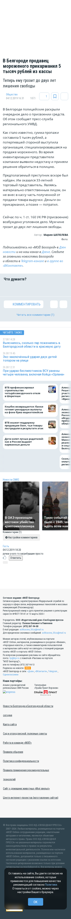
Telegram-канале (32, 261)
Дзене (46, 252)
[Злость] (63, 289)
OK (35, 902)
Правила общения (13, 751)
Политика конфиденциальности (21, 761)
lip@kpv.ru (14, 658)
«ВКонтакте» (41, 671)
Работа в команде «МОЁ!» (17, 742)
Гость (6, 546)
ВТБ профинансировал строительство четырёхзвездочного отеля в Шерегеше (22, 392)
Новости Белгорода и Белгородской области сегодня (28, 711)
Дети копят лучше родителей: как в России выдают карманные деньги (24, 441)
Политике (51, 884)
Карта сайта (10, 724)
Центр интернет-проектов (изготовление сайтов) (30, 797)
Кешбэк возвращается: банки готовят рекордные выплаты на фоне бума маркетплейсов (24, 409)
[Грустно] (52, 289)
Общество (12, 94)
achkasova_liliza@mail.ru (32, 629)
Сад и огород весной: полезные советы (25, 733)
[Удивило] (41, 289)
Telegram (52, 671)
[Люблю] (30, 289)
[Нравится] (7, 289)
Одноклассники (10, 674)
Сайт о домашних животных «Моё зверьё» (26, 788)
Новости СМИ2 (11, 479)
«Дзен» (30, 671)
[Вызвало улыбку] (19, 289)
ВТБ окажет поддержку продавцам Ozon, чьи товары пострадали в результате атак (24, 425)
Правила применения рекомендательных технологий (26, 775)
